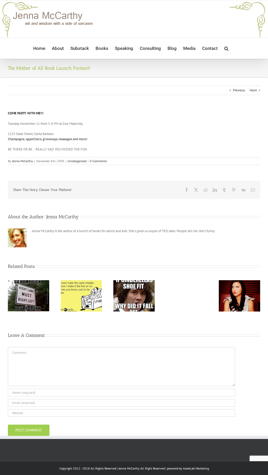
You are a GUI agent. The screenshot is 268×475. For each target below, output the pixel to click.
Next (253, 90)
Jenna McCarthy (22, 161)
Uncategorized (77, 161)
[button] (226, 48)
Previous (239, 90)
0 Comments (98, 161)
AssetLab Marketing (196, 468)
